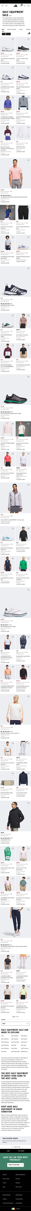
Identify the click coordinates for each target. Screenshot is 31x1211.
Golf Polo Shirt (15, 1042)
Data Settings (19, 1195)
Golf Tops (23, 1045)
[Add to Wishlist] (13, 39)
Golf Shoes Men (15, 1051)
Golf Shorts (24, 1039)
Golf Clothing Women (5, 1048)
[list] (15, 29)
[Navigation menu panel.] (2, 6)
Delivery (5, 1174)
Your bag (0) (21, 1150)
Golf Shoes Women (24, 1036)
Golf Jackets (14, 1039)
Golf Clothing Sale (5, 1045)
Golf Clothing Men (5, 1042)
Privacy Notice (19, 1199)
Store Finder (19, 1186)
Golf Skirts (24, 1042)
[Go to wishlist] (6, 6)
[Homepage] (15, 6)
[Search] (25, 6)
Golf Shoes (14, 1048)
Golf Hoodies (14, 1036)
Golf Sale (13, 1045)
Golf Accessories (4, 1036)
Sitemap (18, 1178)
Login (8, 1150)
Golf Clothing (5, 1039)
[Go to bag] (28, 6)
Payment (18, 1182)
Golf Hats (3, 1051)
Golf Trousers (25, 1048)
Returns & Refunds (20, 1174)
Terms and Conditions (8, 1203)
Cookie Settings (6, 1195)
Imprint (4, 1182)
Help (4, 1186)
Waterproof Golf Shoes (24, 1052)
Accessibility (19, 1203)
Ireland (18, 1208)
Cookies (5, 1199)
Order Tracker (6, 1178)
